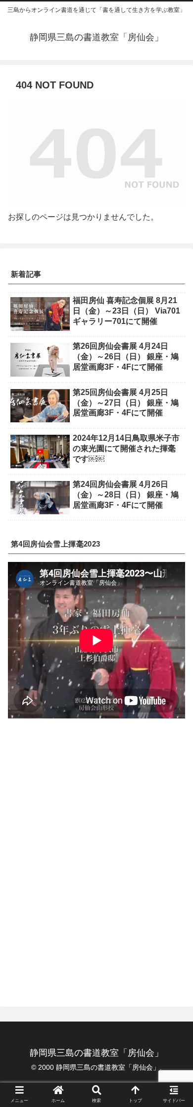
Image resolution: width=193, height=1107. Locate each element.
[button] (173, 905)
